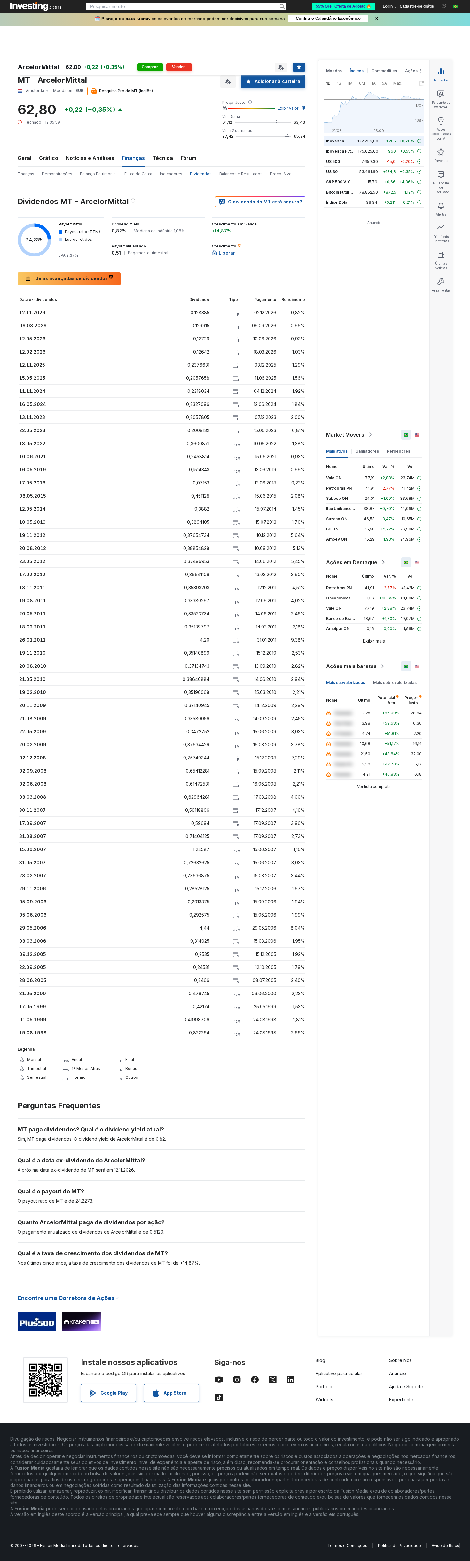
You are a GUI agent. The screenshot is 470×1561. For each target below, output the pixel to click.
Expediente (401, 1399)
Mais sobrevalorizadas (395, 682)
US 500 (333, 161)
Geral (24, 158)
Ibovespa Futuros (342, 151)
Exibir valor (288, 108)
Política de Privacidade (399, 1545)
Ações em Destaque (351, 562)
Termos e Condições (347, 1545)
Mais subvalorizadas (345, 682)
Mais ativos (337, 451)
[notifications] (444, 6)
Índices (357, 70)
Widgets (324, 1399)
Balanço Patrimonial (98, 173)
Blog (320, 1360)
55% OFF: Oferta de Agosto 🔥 (343, 6)
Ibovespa (335, 141)
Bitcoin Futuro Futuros (346, 192)
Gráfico (48, 158)
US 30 (332, 171)
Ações (411, 70)
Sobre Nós (400, 1360)
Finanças (26, 173)
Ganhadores (367, 451)
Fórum (188, 158)
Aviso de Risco (445, 1545)
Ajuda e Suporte (406, 1386)
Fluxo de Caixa (138, 173)
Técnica (163, 158)
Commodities (384, 70)
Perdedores (398, 451)
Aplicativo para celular (339, 1373)
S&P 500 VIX (338, 181)
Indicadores (171, 173)
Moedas (334, 70)
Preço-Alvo (281, 173)
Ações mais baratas (351, 666)
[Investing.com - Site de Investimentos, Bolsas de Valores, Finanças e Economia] (35, 6)
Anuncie (397, 1373)
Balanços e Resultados (240, 173)
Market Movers (345, 434)
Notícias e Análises (90, 158)
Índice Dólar (337, 202)
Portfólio (324, 1386)
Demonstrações (57, 173)
